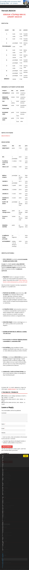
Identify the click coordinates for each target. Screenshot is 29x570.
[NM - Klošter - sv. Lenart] (14, 4)
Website (3, 432)
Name (3, 424)
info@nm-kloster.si (12, 389)
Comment (3, 413)
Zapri (25, 456)
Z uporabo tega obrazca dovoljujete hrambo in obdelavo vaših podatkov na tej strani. (14, 441)
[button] (27, 6)
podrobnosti (2, 561)
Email (2, 428)
